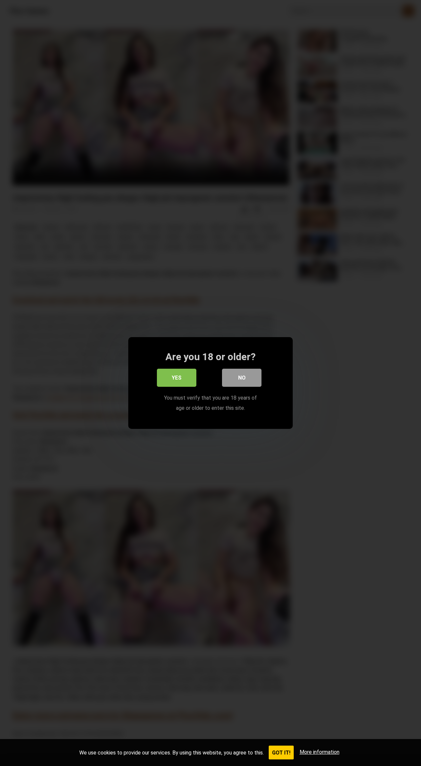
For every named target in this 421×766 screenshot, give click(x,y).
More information (319, 752)
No (242, 378)
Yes (177, 378)
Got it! (281, 753)
